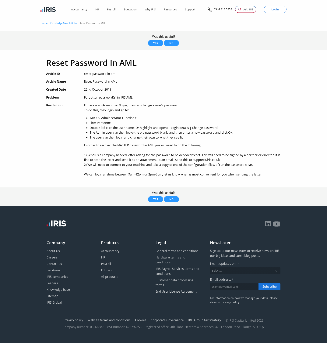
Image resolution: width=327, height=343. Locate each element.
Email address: (221, 279)
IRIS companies (57, 277)
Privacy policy (73, 320)
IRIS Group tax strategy (204, 320)
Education (108, 270)
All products (109, 277)
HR (103, 257)
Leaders (52, 283)
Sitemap (52, 296)
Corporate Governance (167, 320)
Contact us (54, 264)
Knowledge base (58, 289)
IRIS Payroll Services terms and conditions (177, 271)
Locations (53, 270)
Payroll (106, 264)
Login (275, 9)
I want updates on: (224, 264)
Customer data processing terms (174, 282)
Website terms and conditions (109, 320)
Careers (52, 257)
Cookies (140, 320)
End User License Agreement (176, 291)
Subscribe (269, 286)
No (171, 43)
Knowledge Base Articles (63, 23)
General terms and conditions (177, 251)
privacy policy (230, 302)
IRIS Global (54, 302)
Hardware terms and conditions (170, 259)
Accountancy (110, 251)
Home (43, 23)
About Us (53, 251)
